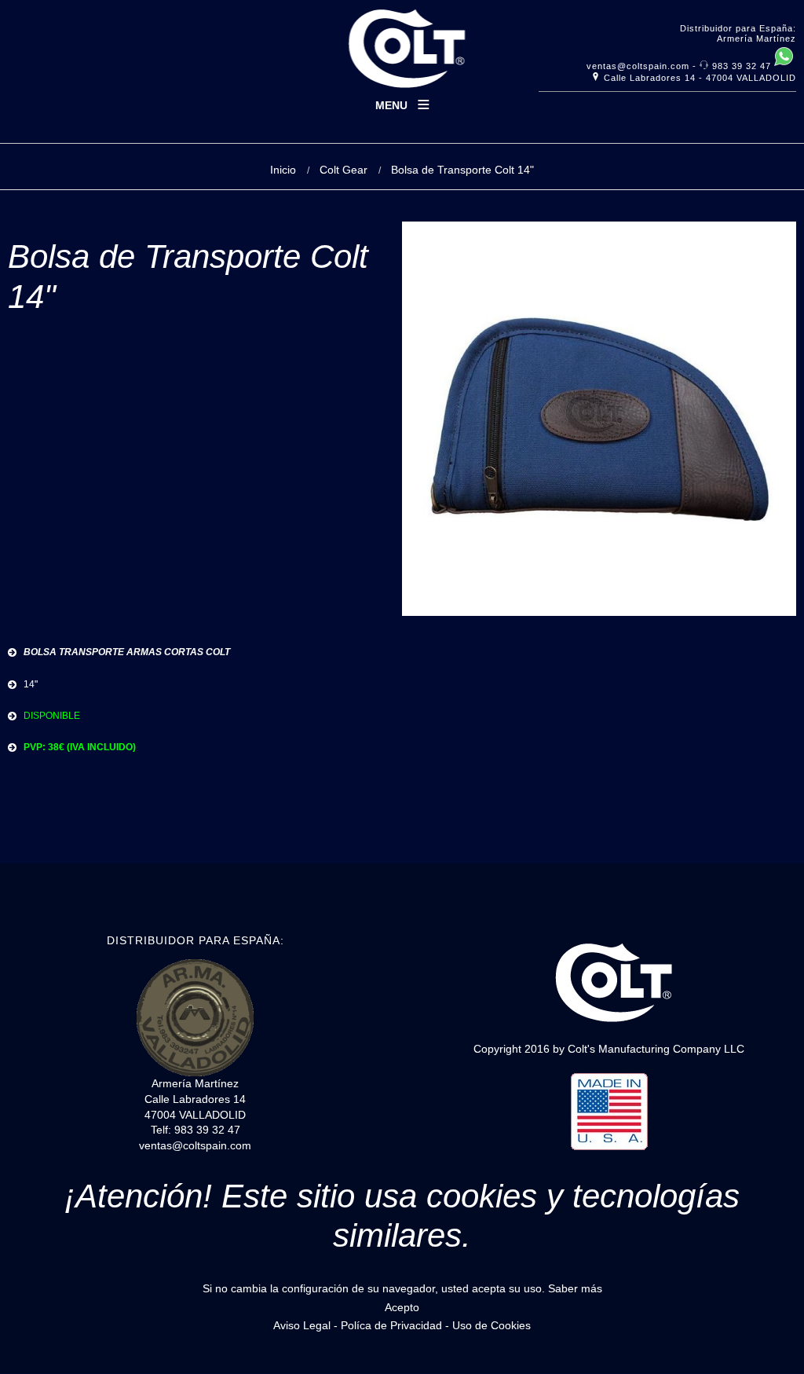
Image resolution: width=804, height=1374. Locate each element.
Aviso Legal (303, 1325)
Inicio (283, 169)
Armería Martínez (756, 38)
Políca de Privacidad (391, 1325)
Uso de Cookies (491, 1325)
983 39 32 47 (741, 66)
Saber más (575, 1288)
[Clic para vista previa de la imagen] (599, 612)
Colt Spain (402, 54)
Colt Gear (343, 169)
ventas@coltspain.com (638, 66)
